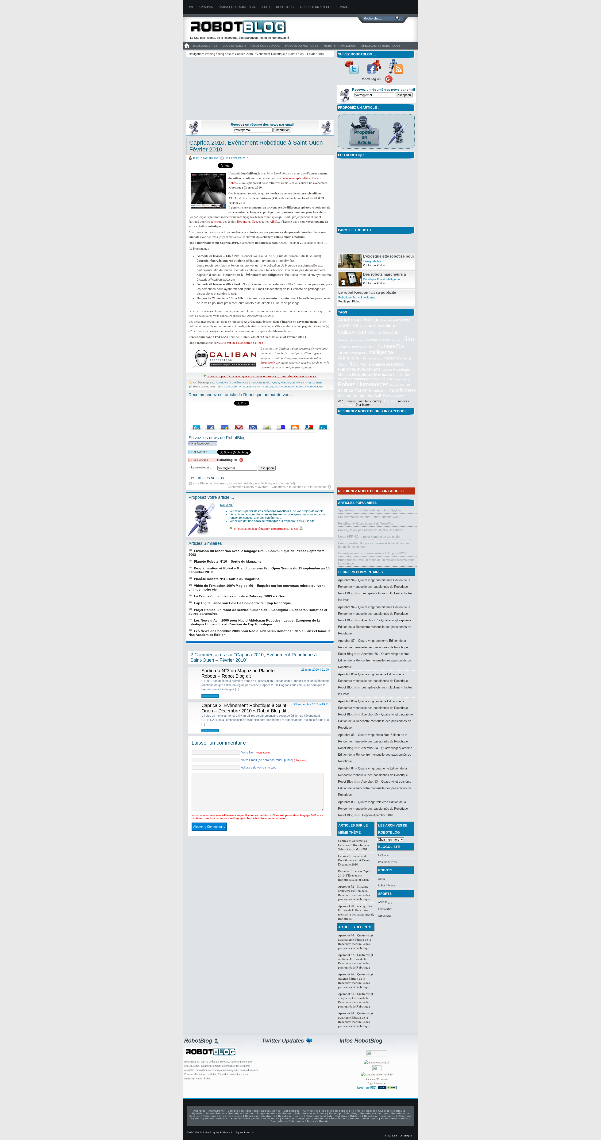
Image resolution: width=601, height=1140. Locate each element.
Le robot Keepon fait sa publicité (367, 292)
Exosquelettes (205, 45)
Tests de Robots (318, 1121)
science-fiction (352, 390)
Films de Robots (364, 1110)
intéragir (407, 358)
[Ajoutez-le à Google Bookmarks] (309, 426)
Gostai (381, 878)
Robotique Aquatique (374, 1113)
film (409, 339)
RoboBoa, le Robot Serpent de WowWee (365, 523)
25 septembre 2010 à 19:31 (311, 704)
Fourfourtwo (385, 909)
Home (189, 7)
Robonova (243, 221)
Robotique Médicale (372, 374)
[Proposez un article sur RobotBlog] (376, 149)
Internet (366, 358)
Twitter (351, 66)
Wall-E (379, 396)
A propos (206, 7)
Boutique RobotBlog (277, 7)
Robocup (386, 369)
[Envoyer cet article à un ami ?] (253, 426)
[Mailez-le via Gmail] (239, 426)
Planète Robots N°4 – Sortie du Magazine (227, 579)
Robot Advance (386, 885)
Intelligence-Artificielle (256, 386)
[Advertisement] (224, 87)
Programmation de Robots (381, 364)
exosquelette (378, 340)
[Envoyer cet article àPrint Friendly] (267, 426)
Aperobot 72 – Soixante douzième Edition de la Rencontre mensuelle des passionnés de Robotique (354, 892)
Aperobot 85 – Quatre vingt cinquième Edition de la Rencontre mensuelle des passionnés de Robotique (375, 721)
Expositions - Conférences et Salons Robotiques (245, 382)
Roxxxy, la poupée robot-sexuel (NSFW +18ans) (371, 530)
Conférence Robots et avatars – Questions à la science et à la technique (277, 487)
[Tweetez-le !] (196, 426)
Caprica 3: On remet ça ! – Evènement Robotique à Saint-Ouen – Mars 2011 (354, 845)
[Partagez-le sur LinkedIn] (323, 426)
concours (216, 221)
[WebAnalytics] (377, 1070)
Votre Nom (255, 752)
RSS (396, 66)
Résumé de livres (387, 862)
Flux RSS (391, 1135)
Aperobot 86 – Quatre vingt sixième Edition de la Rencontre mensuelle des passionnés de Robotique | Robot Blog (373, 680)
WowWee (399, 396)
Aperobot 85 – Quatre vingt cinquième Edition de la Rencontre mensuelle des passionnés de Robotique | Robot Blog (373, 741)
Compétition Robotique (243, 1110)
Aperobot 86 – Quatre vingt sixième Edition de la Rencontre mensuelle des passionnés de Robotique (374, 660)
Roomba (394, 385)
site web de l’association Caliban (242, 342)
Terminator (377, 390)
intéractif (376, 358)
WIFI (389, 396)
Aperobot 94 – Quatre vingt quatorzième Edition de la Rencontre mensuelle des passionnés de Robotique (355, 941)
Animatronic (216, 1110)
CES (379, 332)
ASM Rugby (385, 902)
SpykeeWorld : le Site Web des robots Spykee (369, 510)
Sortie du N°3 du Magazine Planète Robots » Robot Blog (238, 673)
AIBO (273, 221)
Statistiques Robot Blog (237, 7)
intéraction (391, 358)
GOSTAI (371, 347)
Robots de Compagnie (297, 1118)
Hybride (197, 1113)
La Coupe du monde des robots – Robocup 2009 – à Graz (240, 596)
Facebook (373, 66)
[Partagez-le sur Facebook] (211, 426)
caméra (366, 332)
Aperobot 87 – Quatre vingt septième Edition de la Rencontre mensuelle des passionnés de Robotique (374, 626)
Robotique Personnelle (379, 1116)
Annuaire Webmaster (377, 1079)
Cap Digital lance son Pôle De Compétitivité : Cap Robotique (242, 603)
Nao (254, 221)
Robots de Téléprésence (330, 1118)
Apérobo (403, 320)
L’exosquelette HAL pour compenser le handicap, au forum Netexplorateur (373, 545)
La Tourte (383, 855)
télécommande (352, 395)
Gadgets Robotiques (351, 347)
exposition (396, 340)
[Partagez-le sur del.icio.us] (281, 426)
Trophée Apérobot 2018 (377, 815)
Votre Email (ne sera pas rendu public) (274, 760)
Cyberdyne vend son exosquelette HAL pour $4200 (372, 553)
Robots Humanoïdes (340, 45)
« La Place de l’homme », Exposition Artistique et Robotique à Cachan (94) (244, 483)
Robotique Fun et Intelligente (301, 382)
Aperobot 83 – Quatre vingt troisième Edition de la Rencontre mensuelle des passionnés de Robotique (374, 788)
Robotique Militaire (348, 1116)
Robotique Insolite (290, 1116)
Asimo (362, 326)
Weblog (210, 54)
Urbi (369, 396)
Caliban (347, 332)
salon (405, 384)
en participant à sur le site (266, 528)
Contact (343, 7)
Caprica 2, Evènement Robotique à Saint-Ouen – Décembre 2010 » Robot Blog (244, 708)
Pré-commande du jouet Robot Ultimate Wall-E (369, 517)
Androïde (389, 320)
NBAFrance (384, 915)
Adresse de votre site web (258, 767)
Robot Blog (242, 27)
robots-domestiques (369, 379)
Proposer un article (315, 7)
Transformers (402, 390)
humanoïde (268, 362)
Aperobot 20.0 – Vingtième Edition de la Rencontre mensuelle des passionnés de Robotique (356, 912)
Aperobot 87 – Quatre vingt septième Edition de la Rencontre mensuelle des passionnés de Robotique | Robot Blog (373, 647)
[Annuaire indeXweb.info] (377, 1074)
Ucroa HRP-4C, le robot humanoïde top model (369, 536)
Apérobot (348, 325)
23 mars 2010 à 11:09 (315, 669)
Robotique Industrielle (260, 1116)
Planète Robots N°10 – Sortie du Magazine (228, 561)
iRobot (342, 364)
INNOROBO (358, 353)
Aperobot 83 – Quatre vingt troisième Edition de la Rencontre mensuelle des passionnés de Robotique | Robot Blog (373, 808)
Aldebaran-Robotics (360, 319)
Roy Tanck (390, 401)
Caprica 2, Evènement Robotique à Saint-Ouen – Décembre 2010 (354, 860)
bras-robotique (382, 325)
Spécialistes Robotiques (381, 45)
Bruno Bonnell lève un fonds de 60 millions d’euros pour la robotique (376, 561)
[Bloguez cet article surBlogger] (295, 426)
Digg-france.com (376, 1083)
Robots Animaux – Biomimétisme (227, 1118)
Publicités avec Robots (359, 369)
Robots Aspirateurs (398, 379)
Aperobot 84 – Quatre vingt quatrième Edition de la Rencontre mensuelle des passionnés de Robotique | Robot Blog (373, 775)
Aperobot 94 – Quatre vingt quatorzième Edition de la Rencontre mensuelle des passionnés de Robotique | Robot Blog (374, 586)
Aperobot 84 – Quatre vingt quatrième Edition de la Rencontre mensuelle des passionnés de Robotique (375, 754)
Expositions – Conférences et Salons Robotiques (317, 1110)
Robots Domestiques (301, 45)
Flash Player (346, 404)
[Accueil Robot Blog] (186, 48)
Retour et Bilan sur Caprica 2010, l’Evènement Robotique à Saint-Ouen (355, 875)
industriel (344, 353)
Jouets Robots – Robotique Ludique (251, 45)
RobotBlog (351, 1113)
